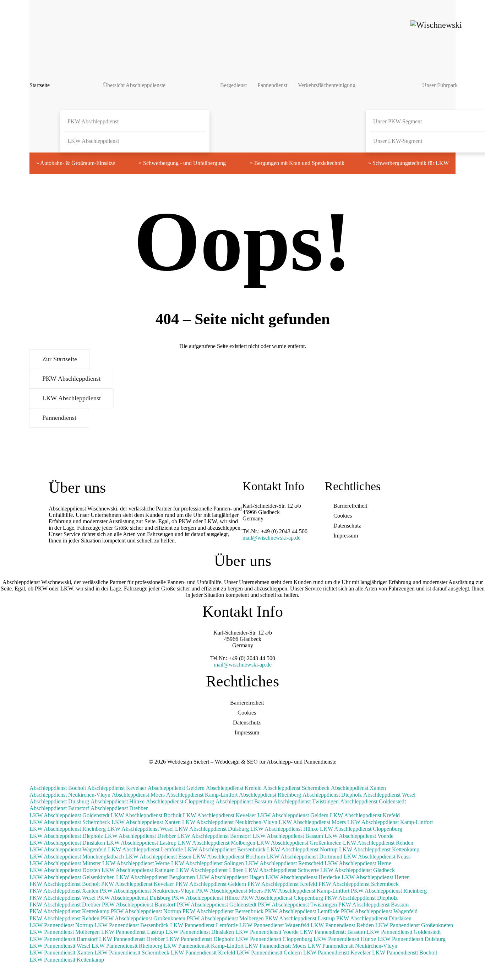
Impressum (345, 536)
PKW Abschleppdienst (93, 121)
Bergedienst (233, 85)
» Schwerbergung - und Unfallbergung (182, 163)
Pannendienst (272, 85)
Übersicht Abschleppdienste (134, 85)
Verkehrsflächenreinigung (326, 85)
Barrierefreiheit (350, 506)
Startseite (39, 85)
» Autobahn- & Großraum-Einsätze (75, 163)
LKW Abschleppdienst (93, 141)
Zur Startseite (59, 359)
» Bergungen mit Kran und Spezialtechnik (297, 163)
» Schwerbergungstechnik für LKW (408, 163)
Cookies (342, 516)
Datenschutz (347, 526)
